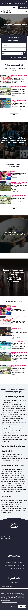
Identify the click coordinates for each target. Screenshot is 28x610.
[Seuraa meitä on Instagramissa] (18, 555)
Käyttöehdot (21, 565)
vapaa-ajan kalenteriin (18, 3)
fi (16, 7)
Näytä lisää (15, 114)
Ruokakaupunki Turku (13, 233)
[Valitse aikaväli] (22, 53)
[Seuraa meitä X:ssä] (14, 555)
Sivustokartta (8, 568)
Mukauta (13, 606)
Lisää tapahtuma (23, 7)
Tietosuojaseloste (11, 562)
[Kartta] (17, 11)
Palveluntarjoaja (19, 568)
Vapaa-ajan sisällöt (14, 40)
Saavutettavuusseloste (10, 565)
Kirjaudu (24, 11)
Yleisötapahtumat (14, 37)
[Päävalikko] (1, 11)
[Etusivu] (7, 11)
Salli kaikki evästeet (22, 606)
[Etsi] (20, 11)
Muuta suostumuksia (7, 586)
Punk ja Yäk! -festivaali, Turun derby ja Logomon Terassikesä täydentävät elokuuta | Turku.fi (13, 140)
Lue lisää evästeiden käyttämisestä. (9, 602)
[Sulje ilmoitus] (26, 1)
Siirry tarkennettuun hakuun (18, 57)
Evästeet (20, 562)
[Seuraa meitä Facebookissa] (10, 555)
